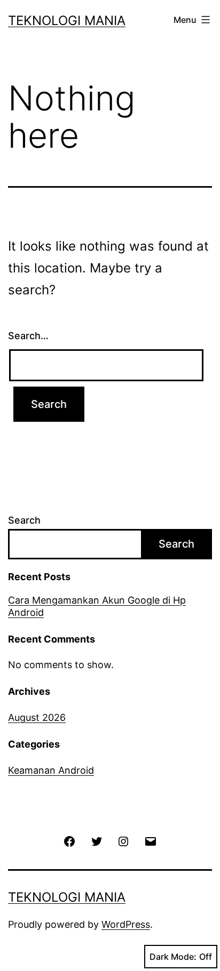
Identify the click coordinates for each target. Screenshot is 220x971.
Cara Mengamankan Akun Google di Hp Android (97, 606)
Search (24, 520)
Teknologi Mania (66, 20)
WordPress (125, 924)
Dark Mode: (173, 956)
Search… (28, 335)
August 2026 (37, 717)
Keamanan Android (51, 770)
